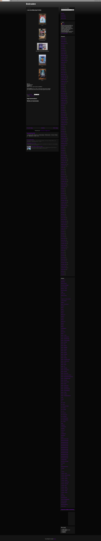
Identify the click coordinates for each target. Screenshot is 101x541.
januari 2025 (63, 39)
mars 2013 (63, 257)
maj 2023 (62, 46)
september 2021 (64, 81)
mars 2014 (63, 236)
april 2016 (62, 193)
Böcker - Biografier (64, 347)
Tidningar (62, 468)
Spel (62, 464)
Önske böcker (63, 506)
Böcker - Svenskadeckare (65, 390)
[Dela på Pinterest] (38, 94)
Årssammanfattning (64, 504)
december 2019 (63, 117)
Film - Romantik (63, 416)
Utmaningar (63, 495)
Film (62, 400)
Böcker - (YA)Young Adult (65, 340)
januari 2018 (63, 157)
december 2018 (63, 138)
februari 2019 (63, 134)
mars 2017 (63, 174)
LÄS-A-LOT (63, 430)
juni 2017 (62, 169)
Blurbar (62, 326)
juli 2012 (62, 271)
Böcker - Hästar (63, 364)
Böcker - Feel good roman (65, 359)
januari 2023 (63, 53)
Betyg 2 (62, 309)
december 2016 (63, 179)
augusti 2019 (63, 124)
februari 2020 (63, 114)
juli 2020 (62, 105)
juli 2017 (62, 167)
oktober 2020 (63, 100)
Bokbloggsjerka (63, 328)
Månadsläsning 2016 (64, 445)
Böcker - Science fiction (65, 381)
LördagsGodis (63, 433)
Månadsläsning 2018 (64, 449)
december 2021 (63, 76)
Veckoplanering (63, 502)
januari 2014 (63, 240)
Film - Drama (63, 407)
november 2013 (63, 243)
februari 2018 (63, 155)
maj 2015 (62, 212)
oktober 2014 (63, 224)
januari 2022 (63, 74)
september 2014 (64, 226)
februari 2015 (63, 217)
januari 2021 (63, 95)
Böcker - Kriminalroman (65, 369)
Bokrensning (63, 331)
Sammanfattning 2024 (30, 139)
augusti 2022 (63, 62)
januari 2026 (63, 38)
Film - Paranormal (64, 414)
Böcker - (62, 333)
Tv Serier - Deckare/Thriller (65, 475)
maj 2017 (62, 171)
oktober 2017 (63, 162)
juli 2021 (62, 84)
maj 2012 (62, 274)
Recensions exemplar (64, 461)
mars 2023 (63, 50)
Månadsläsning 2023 (64, 457)
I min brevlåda (63, 426)
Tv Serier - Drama (64, 476)
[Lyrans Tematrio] (64, 286)
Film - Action (63, 402)
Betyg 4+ (62, 323)
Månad (62, 437)
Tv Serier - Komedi (64, 480)
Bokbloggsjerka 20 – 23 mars (31, 143)
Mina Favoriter (63, 18)
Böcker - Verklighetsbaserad (65, 395)
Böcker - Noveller (64, 371)
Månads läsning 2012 (64, 438)
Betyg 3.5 (62, 316)
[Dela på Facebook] (37, 94)
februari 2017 (63, 176)
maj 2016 (62, 191)
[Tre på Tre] (63, 293)
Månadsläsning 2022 (64, 456)
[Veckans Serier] (64, 295)
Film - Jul (62, 411)
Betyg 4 (62, 319)
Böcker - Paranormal (64, 373)
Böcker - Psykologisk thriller (65, 378)
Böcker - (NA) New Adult (65, 338)
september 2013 (64, 247)
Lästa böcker (63, 15)
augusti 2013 (63, 248)
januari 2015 (63, 219)
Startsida (62, 13)
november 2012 (63, 264)
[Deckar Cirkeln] (63, 283)
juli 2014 (62, 229)
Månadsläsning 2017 (64, 447)
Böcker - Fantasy (64, 357)
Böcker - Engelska (64, 354)
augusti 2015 (63, 207)
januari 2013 (63, 260)
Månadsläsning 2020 (64, 452)
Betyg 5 (62, 324)
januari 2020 (63, 115)
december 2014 (63, 221)
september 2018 (64, 143)
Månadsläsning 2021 (64, 454)
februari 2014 (63, 238)
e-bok (62, 397)
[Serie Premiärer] (64, 290)
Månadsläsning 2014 (64, 442)
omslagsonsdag (63, 459)
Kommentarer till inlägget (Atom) (45, 130)
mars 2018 (63, 153)
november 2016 (63, 181)
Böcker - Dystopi (64, 352)
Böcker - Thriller (63, 335)
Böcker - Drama (63, 350)
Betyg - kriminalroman (64, 304)
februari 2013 (63, 259)
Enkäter (62, 399)
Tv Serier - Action (64, 473)
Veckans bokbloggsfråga (65, 499)
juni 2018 (62, 148)
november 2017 (63, 160)
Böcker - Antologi (64, 342)
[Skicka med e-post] (34, 94)
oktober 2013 (63, 245)
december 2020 (63, 96)
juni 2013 (62, 252)
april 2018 (62, 152)
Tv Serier (62, 471)
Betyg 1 (62, 307)
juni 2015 (62, 210)
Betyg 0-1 (62, 305)
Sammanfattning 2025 (31, 133)
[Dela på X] (36, 94)
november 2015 (63, 202)
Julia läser (62, 428)
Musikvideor (63, 435)
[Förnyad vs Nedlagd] (64, 285)
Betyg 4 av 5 (63, 321)
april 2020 (62, 110)
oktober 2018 (63, 141)
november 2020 (63, 98)
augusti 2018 (63, 145)
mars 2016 (63, 195)
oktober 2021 (63, 79)
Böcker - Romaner (64, 380)
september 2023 (64, 43)
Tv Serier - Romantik (64, 483)
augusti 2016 (63, 186)
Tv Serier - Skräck (64, 487)
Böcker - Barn (63, 343)
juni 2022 (62, 65)
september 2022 (64, 60)
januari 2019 (63, 136)
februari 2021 (63, 93)
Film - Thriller (63, 421)
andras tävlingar (63, 300)
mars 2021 (63, 91)
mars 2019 (63, 133)
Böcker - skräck (63, 383)
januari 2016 (63, 198)
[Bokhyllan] (63, 281)
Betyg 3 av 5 (63, 314)
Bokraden (31, 4)
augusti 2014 (63, 228)
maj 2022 (62, 67)
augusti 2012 (63, 269)
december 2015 (63, 200)
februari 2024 (63, 41)
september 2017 (64, 164)
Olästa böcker (63, 16)
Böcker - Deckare (64, 349)
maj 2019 (62, 129)
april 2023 (62, 48)
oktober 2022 (63, 58)
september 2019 (64, 122)
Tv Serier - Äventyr (64, 492)
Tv (61, 469)
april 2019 (62, 131)
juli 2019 (62, 126)
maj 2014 (62, 233)
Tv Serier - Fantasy (64, 478)
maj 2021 (62, 88)
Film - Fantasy (63, 409)
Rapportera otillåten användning (67, 509)
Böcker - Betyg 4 (64, 345)
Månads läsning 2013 (64, 440)
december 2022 (63, 55)
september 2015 (64, 205)
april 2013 (62, 255)
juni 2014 (62, 231)
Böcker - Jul (63, 366)
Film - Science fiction (64, 418)
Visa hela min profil (64, 33)
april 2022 (62, 69)
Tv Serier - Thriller (64, 490)
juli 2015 (62, 209)
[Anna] (63, 23)
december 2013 (63, 241)
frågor (62, 423)
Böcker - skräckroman (64, 385)
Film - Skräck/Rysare (64, 419)
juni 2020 (62, 107)
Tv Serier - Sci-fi (63, 485)
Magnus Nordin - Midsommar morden (37, 146)
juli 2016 (62, 188)
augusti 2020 (63, 103)
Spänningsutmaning (64, 466)
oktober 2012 (63, 266)
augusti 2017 (63, 165)
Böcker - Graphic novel (65, 361)
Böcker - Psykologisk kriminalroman (67, 376)
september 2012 (64, 267)
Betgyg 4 (62, 302)
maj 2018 (62, 150)
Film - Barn (63, 404)
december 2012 (63, 262)
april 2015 (62, 214)
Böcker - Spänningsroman (65, 388)
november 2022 (63, 57)
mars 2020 (63, 112)
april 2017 (62, 172)
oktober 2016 (63, 183)
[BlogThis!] (35, 94)
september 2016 (64, 184)
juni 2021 (62, 86)
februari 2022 (63, 72)
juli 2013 (62, 250)
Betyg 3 (62, 312)
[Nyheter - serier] (64, 288)
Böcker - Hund (63, 362)
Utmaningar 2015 (64, 497)
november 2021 (63, 77)
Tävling (62, 494)
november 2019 (63, 119)
